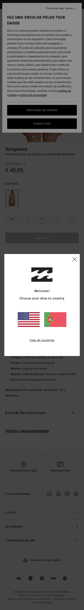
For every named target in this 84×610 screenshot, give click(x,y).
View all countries (42, 340)
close (74, 259)
